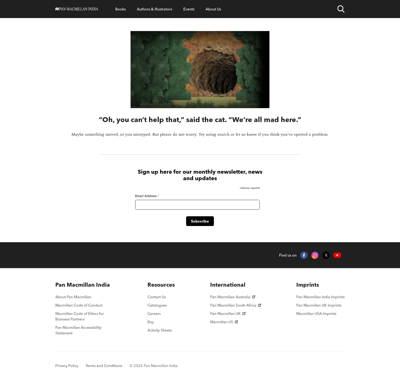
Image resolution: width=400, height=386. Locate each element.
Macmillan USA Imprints (316, 313)
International (227, 284)
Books (120, 9)
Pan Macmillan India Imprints (320, 297)
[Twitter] (326, 255)
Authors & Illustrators (154, 9)
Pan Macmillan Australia (230, 297)
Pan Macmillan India (82, 284)
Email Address (147, 196)
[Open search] (341, 9)
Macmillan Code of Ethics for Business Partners (79, 316)
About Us (213, 9)
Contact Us (156, 297)
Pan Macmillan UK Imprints (318, 305)
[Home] (76, 9)
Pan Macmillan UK (225, 313)
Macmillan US (221, 322)
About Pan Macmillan (73, 297)
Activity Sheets (159, 330)
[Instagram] (315, 255)
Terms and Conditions (104, 365)
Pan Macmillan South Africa (233, 305)
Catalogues (157, 305)
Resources (161, 284)
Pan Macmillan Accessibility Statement (78, 330)
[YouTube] (337, 255)
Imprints (307, 284)
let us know (246, 134)
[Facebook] (304, 255)
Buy (150, 322)
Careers (154, 313)
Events (188, 9)
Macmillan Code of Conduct (79, 305)
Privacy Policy (66, 365)
